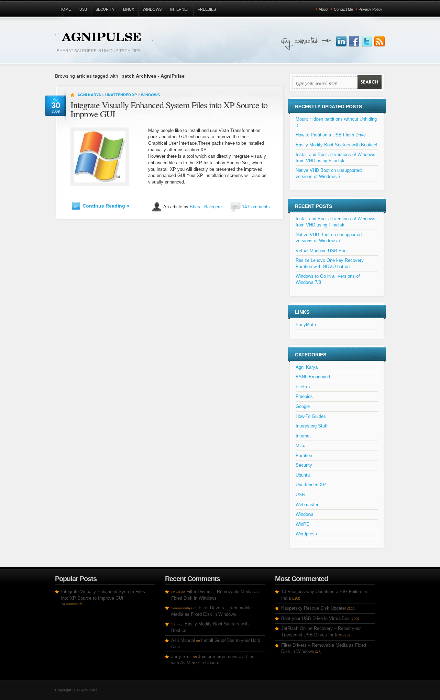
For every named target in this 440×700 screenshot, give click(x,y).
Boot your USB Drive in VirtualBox (315, 618)
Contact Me (343, 9)
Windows (152, 9)
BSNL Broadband (313, 376)
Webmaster (307, 504)
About (323, 9)
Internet (179, 9)
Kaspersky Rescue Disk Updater (313, 608)
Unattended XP (121, 95)
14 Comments (256, 206)
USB (83, 9)
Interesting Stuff (312, 426)
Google (303, 406)
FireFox (303, 386)
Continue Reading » (105, 206)
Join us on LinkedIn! (341, 41)
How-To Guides (311, 416)
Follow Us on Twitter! (366, 41)
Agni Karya (89, 95)
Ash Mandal (183, 640)
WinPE (302, 524)
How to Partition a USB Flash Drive (331, 134)
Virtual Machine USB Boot (322, 250)
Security (105, 9)
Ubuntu (303, 475)
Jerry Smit (181, 656)
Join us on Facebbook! (354, 41)
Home (65, 9)
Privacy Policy (370, 9)
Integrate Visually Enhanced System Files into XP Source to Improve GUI (168, 109)
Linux (128, 9)
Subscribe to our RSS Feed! (379, 41)
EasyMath (306, 324)
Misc (300, 445)
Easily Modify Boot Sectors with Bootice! (336, 144)
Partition (304, 455)
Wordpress (306, 533)
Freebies (207, 9)
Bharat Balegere (206, 206)
